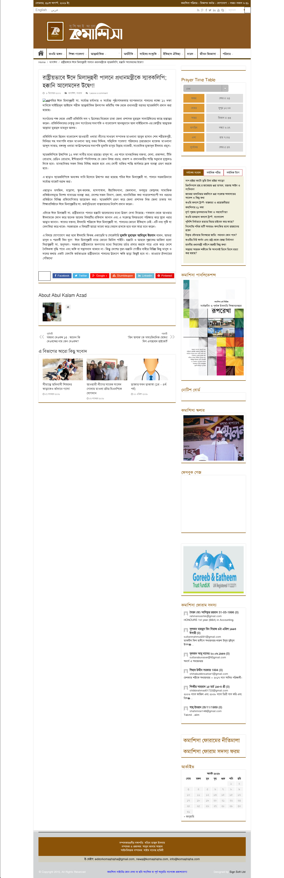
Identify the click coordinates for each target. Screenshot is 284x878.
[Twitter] (210, 10)
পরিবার (227, 54)
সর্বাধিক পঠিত (214, 172)
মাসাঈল (53, 62)
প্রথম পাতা (41, 54)
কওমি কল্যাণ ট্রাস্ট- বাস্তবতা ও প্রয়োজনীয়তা (207, 202)
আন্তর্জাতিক (97, 54)
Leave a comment (99, 93)
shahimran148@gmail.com (206, 711)
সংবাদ (113, 54)
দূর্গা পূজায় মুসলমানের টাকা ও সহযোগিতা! (206, 212)
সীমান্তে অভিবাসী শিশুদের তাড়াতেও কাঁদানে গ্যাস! (57, 386)
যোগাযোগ (222, 3)
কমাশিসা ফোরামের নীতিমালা (211, 740)
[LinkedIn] (214, 10)
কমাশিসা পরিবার (189, 3)
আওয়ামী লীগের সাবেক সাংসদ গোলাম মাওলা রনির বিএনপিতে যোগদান (104, 388)
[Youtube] (218, 10)
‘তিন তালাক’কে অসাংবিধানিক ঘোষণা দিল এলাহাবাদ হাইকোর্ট (147, 337)
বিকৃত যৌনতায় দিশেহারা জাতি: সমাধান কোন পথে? (211, 235)
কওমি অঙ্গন (55, 54)
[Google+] (202, 10)
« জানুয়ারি (189, 816)
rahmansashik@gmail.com (206, 616)
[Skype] (222, 10)
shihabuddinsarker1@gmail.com (209, 674)
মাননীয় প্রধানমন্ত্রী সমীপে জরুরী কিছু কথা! (205, 244)
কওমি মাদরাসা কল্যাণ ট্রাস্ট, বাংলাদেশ (204, 217)
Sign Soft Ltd (237, 872)
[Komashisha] (142, 31)
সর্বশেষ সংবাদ (193, 172)
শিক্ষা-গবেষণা (76, 54)
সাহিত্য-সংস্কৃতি (148, 54)
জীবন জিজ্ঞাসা (208, 54)
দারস (190, 54)
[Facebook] (206, 10)
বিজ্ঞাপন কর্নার (207, 3)
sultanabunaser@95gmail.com (208, 657)
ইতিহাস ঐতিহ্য (171, 54)
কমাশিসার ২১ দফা (194, 207)
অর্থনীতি (128, 54)
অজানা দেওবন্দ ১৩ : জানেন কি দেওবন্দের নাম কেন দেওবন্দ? (63, 337)
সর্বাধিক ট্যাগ (233, 172)
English (41, 10)
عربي (54, 10)
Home (42, 62)
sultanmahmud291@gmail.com (202, 637)
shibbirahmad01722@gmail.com (209, 690)
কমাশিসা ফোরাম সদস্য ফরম (211, 751)
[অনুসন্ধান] (247, 10)
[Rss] (198, 10)
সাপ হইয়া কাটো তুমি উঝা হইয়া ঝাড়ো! (205, 180)
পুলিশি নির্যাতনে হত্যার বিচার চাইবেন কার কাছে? (209, 221)
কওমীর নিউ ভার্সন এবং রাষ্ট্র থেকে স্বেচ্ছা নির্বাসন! (209, 240)
